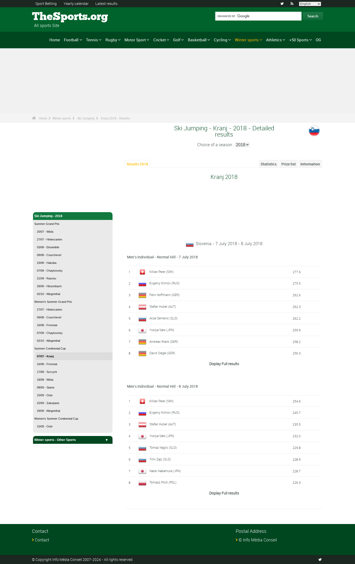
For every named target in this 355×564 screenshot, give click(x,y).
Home (54, 39)
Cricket (159, 39)
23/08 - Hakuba (46, 262)
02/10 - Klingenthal (48, 294)
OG (318, 39)
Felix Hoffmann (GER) (164, 295)
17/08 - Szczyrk (47, 371)
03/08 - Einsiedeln (48, 247)
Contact (42, 540)
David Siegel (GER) (162, 353)
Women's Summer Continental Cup (56, 418)
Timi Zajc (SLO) (160, 459)
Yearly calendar (76, 3)
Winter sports (247, 39)
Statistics (269, 164)
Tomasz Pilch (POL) (162, 482)
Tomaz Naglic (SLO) (163, 447)
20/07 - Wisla (45, 231)
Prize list (288, 164)
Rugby (111, 39)
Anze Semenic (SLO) (163, 318)
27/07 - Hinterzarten (49, 239)
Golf (176, 39)
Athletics (274, 39)
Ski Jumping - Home (49, 205)
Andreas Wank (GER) (163, 341)
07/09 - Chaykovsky (50, 270)
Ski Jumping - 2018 (48, 216)
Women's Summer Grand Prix (53, 301)
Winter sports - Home (50, 197)
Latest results (106, 3)
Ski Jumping (86, 118)
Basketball (197, 39)
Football (71, 39)
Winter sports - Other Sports (55, 440)
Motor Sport (135, 39)
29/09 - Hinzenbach (49, 286)
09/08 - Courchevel (49, 255)
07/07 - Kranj (45, 356)
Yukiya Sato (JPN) (161, 330)
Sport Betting (46, 3)
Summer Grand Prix (47, 223)
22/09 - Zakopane (48, 403)
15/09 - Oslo (44, 395)
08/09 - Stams (46, 387)
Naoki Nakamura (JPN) (165, 471)
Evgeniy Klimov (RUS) (164, 283)
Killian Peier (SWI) (161, 272)
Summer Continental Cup (50, 348)
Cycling (220, 39)
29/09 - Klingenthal (48, 410)
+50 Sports (298, 39)
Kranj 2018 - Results (115, 118)
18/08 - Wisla (45, 379)
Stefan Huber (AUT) (162, 306)
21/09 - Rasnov (46, 278)
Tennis (92, 39)
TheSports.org (51, 16)
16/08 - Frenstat (47, 325)
